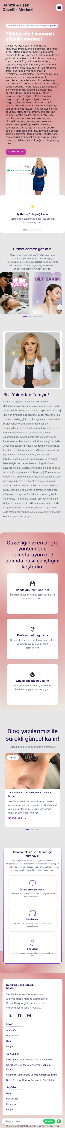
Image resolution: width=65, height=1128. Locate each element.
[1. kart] (25, 316)
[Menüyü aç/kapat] (59, 7)
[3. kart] (35, 316)
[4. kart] (40, 316)
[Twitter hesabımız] (29, 1015)
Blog (8, 1041)
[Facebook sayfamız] (10, 1015)
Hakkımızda (12, 1035)
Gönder (49, 1121)
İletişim (9, 1046)
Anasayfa (11, 1030)
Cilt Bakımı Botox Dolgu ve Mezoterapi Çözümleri (31, 1074)
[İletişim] (14, 293)
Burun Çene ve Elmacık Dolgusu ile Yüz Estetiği (30, 1080)
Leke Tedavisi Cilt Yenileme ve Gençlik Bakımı (29, 1059)
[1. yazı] (27, 829)
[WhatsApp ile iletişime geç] (59, 1121)
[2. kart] (30, 316)
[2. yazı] (32, 829)
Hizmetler (11, 1104)
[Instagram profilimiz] (19, 1015)
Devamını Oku (14, 817)
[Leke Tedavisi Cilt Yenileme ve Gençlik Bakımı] (32, 771)
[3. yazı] (37, 829)
